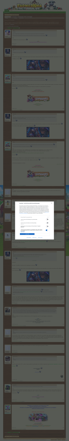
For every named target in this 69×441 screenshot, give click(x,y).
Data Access (34, 237)
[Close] (52, 203)
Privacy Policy (40, 237)
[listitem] (34, 217)
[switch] (47, 219)
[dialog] (34, 220)
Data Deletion (29, 237)
